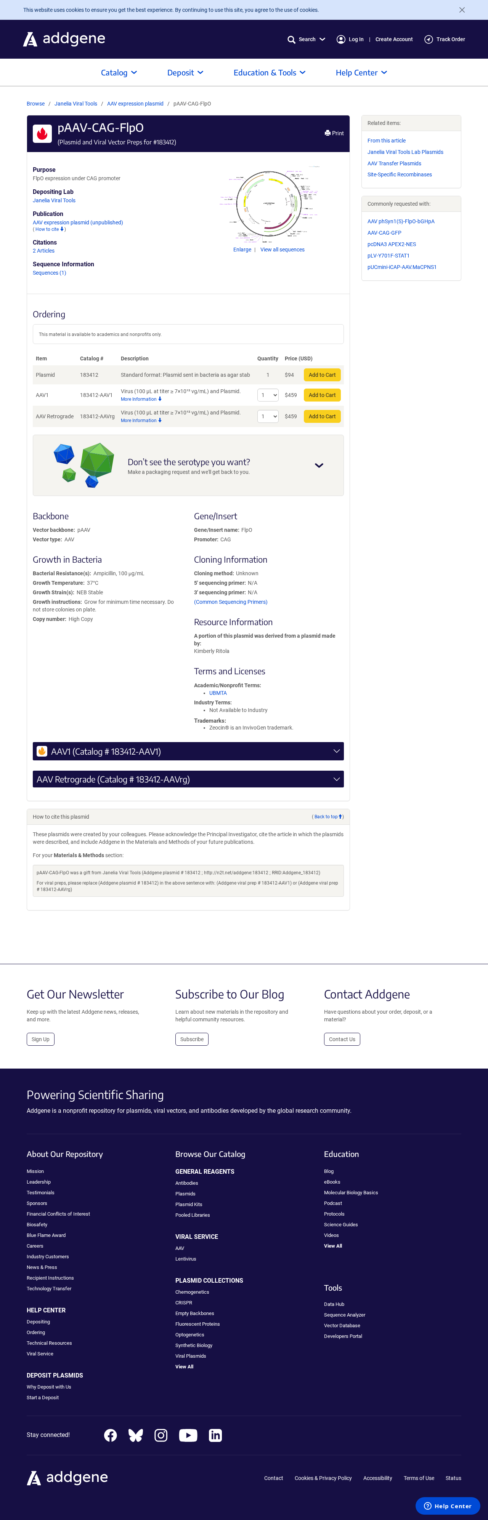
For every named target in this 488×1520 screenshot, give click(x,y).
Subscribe (192, 1039)
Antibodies (186, 1183)
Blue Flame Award (46, 1235)
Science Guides (341, 1224)
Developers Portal (343, 1336)
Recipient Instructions (50, 1278)
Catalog (114, 72)
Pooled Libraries (192, 1215)
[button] (306, 39)
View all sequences (282, 249)
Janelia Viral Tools (76, 104)
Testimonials (41, 1192)
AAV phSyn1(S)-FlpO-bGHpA (401, 221)
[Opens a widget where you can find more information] (448, 1506)
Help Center (357, 72)
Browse (36, 104)
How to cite (47, 229)
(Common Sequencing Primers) (231, 602)
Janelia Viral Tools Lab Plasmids (405, 152)
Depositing (38, 1322)
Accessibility (377, 1478)
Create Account (394, 39)
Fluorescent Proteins (197, 1324)
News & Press (42, 1267)
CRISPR (183, 1303)
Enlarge (242, 249)
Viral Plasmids (190, 1356)
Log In (356, 39)
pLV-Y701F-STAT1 (389, 256)
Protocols (334, 1214)
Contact (273, 1478)
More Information (139, 399)
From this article (387, 141)
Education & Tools (265, 72)
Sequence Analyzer (344, 1315)
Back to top (326, 816)
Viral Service (40, 1354)
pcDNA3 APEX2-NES (392, 244)
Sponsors (37, 1203)
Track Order (451, 39)
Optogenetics (189, 1335)
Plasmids (185, 1194)
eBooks (332, 1182)
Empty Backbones (194, 1313)
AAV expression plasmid (136, 104)
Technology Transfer (49, 1288)
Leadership (39, 1182)
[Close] (459, 9)
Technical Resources (49, 1343)
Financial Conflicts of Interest (58, 1214)
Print (337, 133)
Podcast (333, 1203)
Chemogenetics (192, 1292)
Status (453, 1478)
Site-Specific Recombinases (400, 174)
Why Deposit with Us (49, 1387)
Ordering (36, 1332)
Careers (35, 1246)
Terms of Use (419, 1478)
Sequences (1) (49, 273)
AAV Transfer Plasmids (394, 163)
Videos (331, 1235)
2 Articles (44, 251)
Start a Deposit (43, 1397)
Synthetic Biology (193, 1345)
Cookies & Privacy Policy (323, 1478)
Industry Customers (48, 1256)
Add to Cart (322, 375)
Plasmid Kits (188, 1204)
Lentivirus (185, 1259)
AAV (179, 1248)
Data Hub (334, 1304)
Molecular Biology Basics (351, 1192)
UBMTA (218, 693)
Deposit (180, 72)
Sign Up (41, 1039)
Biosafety (37, 1224)
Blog (329, 1171)
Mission (35, 1171)
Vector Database (342, 1325)
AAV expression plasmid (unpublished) (78, 222)
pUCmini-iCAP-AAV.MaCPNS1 (402, 267)
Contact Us (342, 1039)
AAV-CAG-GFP (384, 233)
